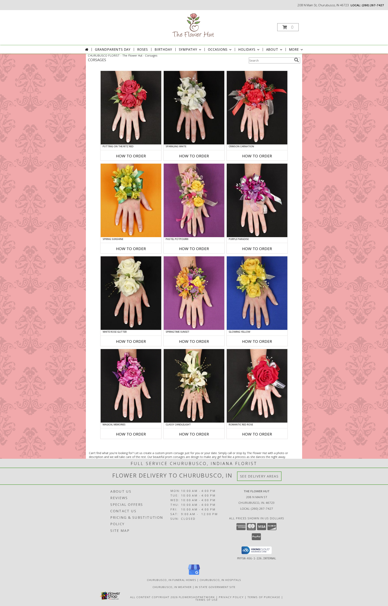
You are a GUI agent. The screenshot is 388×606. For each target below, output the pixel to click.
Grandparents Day (113, 49)
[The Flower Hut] (194, 26)
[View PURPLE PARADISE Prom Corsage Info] (257, 200)
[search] (296, 60)
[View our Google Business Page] (194, 575)
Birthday (163, 49)
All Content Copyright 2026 (154, 597)
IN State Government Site (215, 587)
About (272, 49)
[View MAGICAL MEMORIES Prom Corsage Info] (131, 386)
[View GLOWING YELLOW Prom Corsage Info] (257, 293)
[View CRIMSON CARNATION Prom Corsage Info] (257, 107)
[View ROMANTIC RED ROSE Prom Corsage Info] (257, 386)
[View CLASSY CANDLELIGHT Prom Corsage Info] (194, 386)
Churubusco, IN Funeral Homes (171, 580)
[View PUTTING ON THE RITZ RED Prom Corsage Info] (131, 107)
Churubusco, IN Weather (172, 587)
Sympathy (188, 49)
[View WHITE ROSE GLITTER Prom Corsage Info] (131, 293)
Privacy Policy (231, 597)
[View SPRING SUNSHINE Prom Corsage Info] (131, 200)
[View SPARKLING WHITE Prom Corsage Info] (194, 107)
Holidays (246, 49)
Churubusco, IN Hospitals (220, 580)
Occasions (218, 49)
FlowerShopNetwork (197, 597)
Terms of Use (206, 600)
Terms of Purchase (264, 597)
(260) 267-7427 (373, 5)
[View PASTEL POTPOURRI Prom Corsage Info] (194, 200)
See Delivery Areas (259, 476)
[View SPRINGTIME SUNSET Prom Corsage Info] (194, 293)
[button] (288, 27)
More (294, 49)
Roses (142, 49)
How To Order (131, 156)
